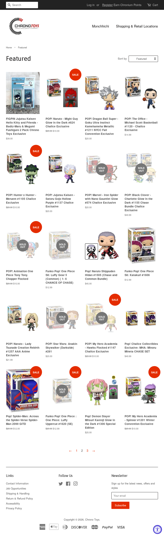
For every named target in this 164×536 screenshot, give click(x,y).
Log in (91, 5)
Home (9, 47)
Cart (155, 5)
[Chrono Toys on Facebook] (68, 484)
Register (107, 5)
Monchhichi (100, 25)
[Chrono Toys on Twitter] (61, 484)
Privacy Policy (14, 508)
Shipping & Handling (17, 493)
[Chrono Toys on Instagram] (75, 484)
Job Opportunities (16, 488)
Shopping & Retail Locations (137, 25)
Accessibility (13, 503)
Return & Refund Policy (19, 498)
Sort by (122, 58)
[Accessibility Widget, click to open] (157, 529)
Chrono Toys (92, 519)
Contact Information (17, 483)
